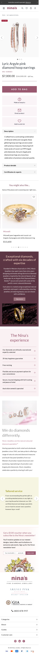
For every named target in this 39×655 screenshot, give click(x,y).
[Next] (35, 2)
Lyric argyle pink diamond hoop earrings (13, 15)
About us (27, 2)
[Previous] (1, 2)
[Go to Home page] (12, 8)
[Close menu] (4, 12)
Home (3, 15)
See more (18, 310)
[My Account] (33, 8)
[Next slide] (34, 221)
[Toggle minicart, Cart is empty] (29, 8)
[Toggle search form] (21, 8)
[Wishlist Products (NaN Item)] (25, 8)
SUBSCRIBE (29, 567)
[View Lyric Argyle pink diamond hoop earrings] (16, 57)
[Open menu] (3, 8)
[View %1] (18, 57)
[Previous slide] (2, 221)
